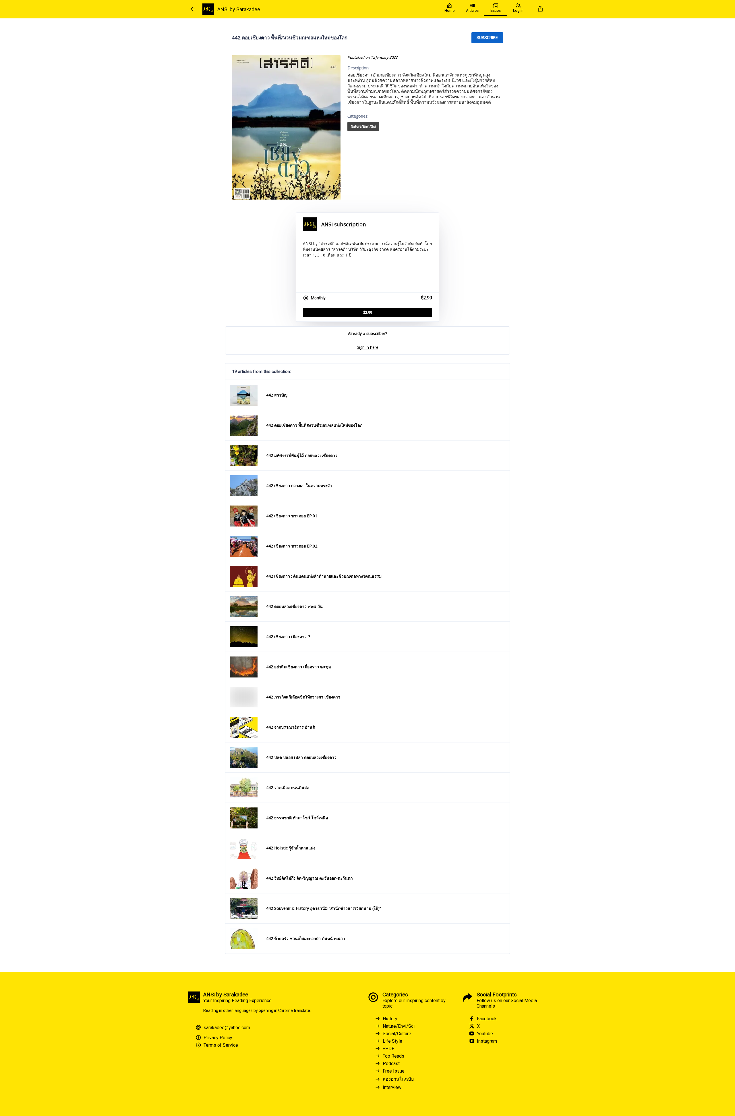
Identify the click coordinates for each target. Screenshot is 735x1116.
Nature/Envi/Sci (363, 127)
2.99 (367, 312)
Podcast (391, 1063)
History (390, 1018)
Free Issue (394, 1071)
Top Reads (393, 1056)
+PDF (388, 1048)
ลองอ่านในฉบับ (398, 1079)
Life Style (392, 1041)
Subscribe (487, 37)
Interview (392, 1087)
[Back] (193, 9)
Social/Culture (397, 1033)
